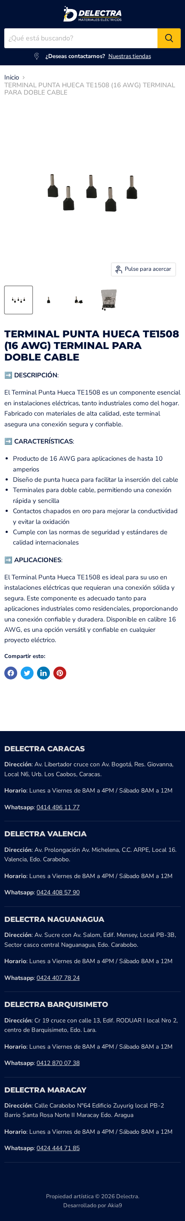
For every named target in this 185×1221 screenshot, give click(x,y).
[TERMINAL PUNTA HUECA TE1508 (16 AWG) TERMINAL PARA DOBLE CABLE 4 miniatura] (109, 300)
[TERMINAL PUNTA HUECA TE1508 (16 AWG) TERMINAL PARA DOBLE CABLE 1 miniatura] (18, 300)
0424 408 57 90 (58, 892)
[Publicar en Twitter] (27, 673)
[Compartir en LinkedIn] (43, 673)
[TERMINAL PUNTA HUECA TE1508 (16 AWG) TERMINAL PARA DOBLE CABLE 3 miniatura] (78, 300)
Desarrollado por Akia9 (92, 1205)
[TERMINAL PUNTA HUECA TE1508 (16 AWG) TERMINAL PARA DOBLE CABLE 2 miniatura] (48, 300)
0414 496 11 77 (58, 807)
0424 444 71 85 (58, 1148)
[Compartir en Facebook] (10, 673)
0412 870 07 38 (58, 1063)
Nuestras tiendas (129, 56)
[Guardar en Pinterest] (59, 673)
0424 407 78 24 (58, 978)
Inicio (11, 77)
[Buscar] (169, 38)
